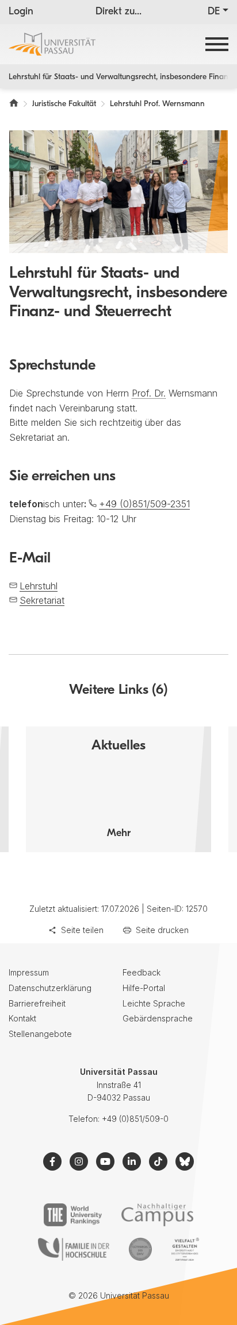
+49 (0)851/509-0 (135, 1119)
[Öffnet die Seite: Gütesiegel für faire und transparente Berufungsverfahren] (140, 1249)
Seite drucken (162, 930)
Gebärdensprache (158, 1018)
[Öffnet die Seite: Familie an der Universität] (73, 1249)
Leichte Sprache (154, 1003)
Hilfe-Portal (144, 988)
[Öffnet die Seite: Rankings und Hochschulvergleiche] (73, 1214)
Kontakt (22, 1018)
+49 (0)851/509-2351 (144, 504)
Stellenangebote (40, 1034)
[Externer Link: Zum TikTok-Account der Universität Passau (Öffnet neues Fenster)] (158, 1161)
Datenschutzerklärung (50, 988)
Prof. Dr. (149, 393)
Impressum (29, 972)
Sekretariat (42, 600)
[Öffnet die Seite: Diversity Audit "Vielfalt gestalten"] (184, 1249)
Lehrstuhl (39, 586)
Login (21, 12)
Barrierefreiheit (37, 1003)
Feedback (141, 972)
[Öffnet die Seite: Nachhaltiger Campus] (157, 1214)
